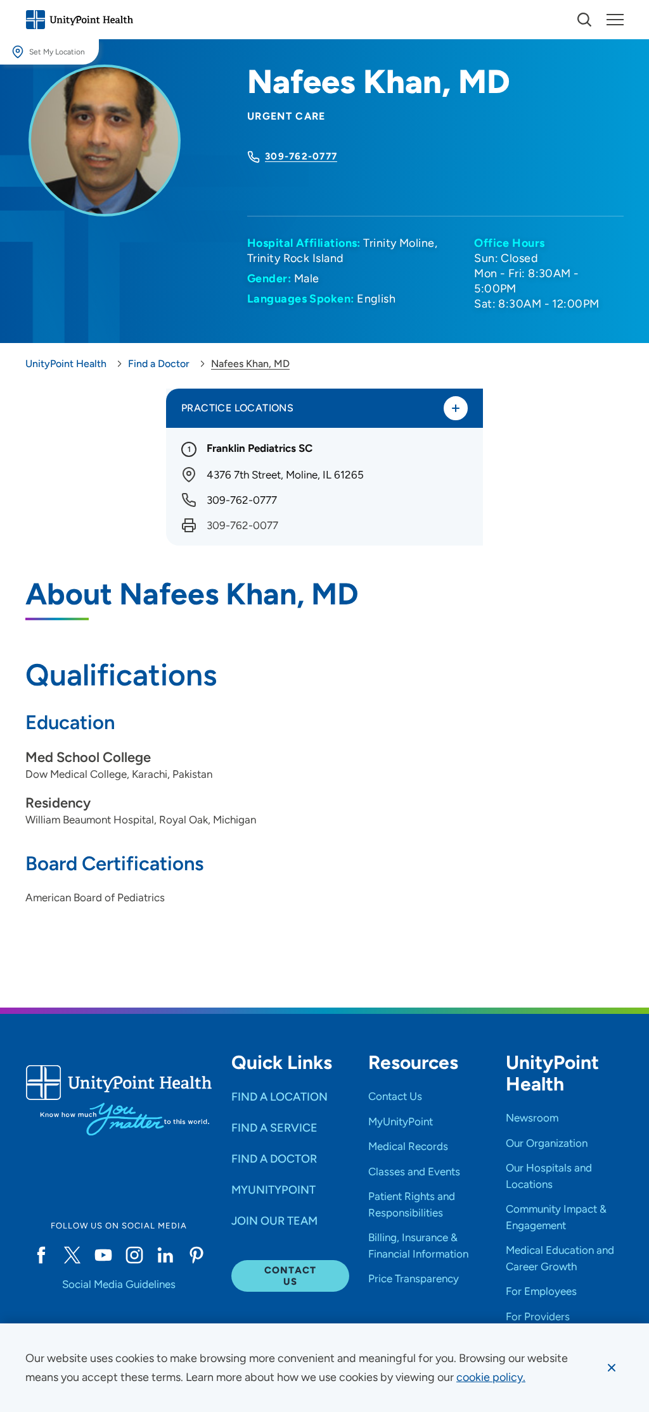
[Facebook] (41, 1255)
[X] (72, 1255)
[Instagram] (134, 1255)
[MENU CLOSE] (615, 19)
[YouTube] (103, 1255)
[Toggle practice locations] (456, 408)
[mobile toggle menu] (584, 19)
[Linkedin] (165, 1255)
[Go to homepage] (79, 19)
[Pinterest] (197, 1255)
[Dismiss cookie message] (612, 1368)
